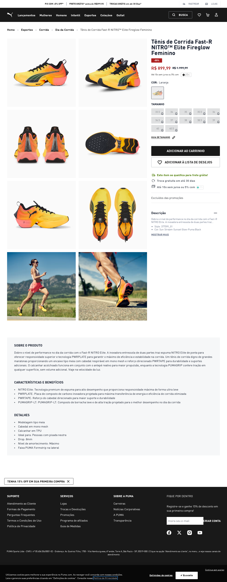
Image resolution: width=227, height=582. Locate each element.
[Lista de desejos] (199, 14)
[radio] (157, 93)
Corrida (44, 29)
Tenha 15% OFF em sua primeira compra (36, 481)
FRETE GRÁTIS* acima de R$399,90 (86, 3)
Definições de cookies (161, 575)
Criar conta (212, 520)
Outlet (120, 15)
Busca (183, 14)
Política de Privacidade (105, 578)
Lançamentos (26, 15)
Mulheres (46, 15)
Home (11, 29)
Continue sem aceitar (214, 570)
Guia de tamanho (160, 137)
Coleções (106, 15)
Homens (61, 15)
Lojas (214, 3)
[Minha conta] (216, 14)
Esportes (90, 15)
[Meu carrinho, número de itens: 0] (207, 14)
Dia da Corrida (64, 29)
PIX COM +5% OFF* (54, 3)
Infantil (75, 15)
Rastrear (194, 3)
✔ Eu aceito (187, 575)
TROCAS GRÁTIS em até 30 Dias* (125, 3)
